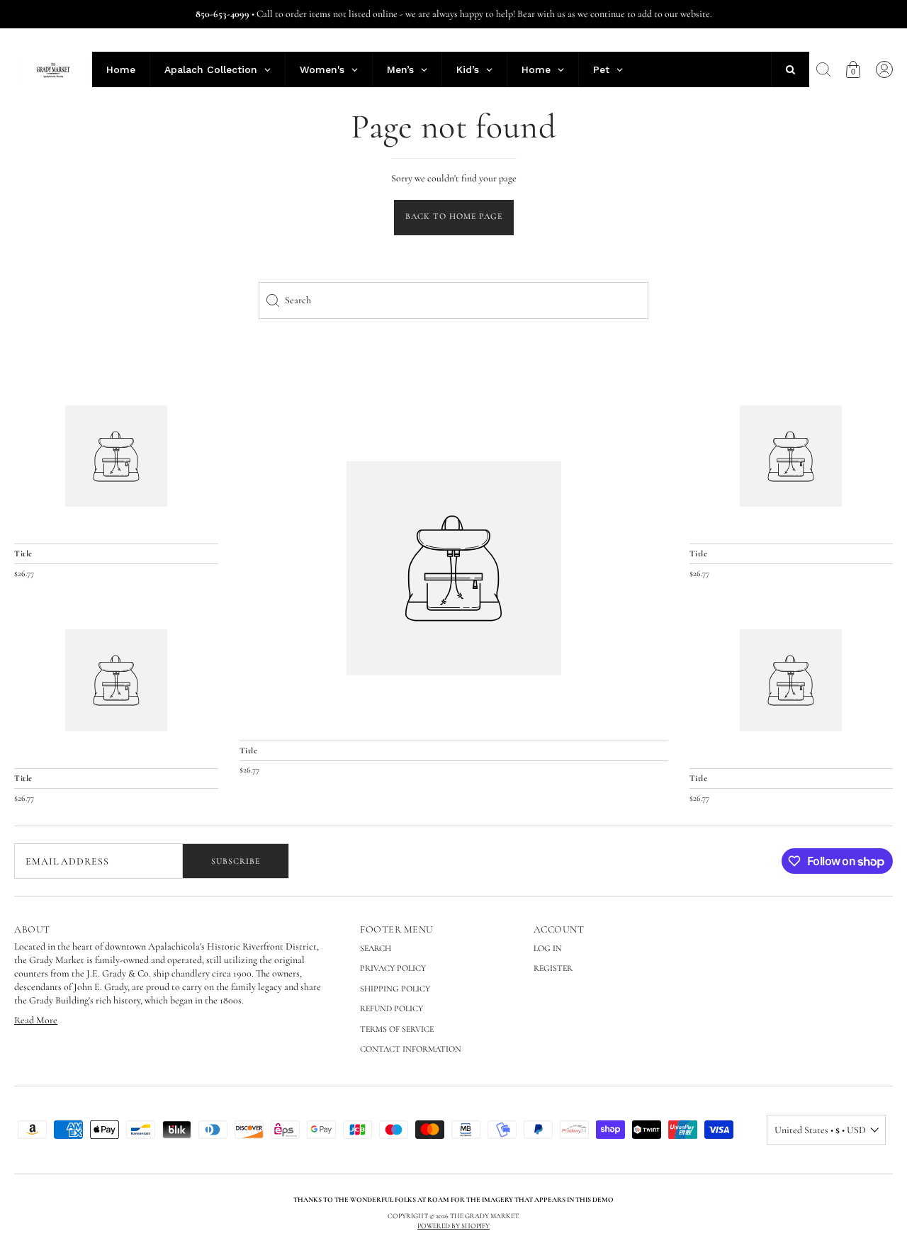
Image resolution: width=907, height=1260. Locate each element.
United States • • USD (820, 1130)
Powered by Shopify (453, 1226)
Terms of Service (397, 1029)
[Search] (823, 69)
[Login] (884, 69)
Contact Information (410, 1049)
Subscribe (235, 861)
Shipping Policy (395, 989)
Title (249, 750)
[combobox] (453, 300)
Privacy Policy (393, 968)
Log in (548, 948)
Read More (35, 1020)
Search (375, 948)
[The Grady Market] (454, 568)
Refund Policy (391, 1008)
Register (553, 968)
